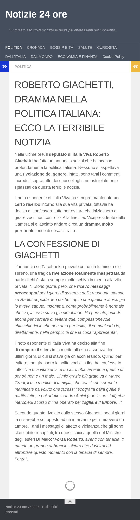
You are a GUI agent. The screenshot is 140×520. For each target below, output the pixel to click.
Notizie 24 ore (36, 14)
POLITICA (13, 47)
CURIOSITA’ (107, 47)
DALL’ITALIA (15, 57)
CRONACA (36, 47)
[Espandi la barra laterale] (4, 66)
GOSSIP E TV (61, 47)
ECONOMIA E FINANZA (77, 57)
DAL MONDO (42, 57)
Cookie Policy (113, 57)
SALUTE (85, 47)
